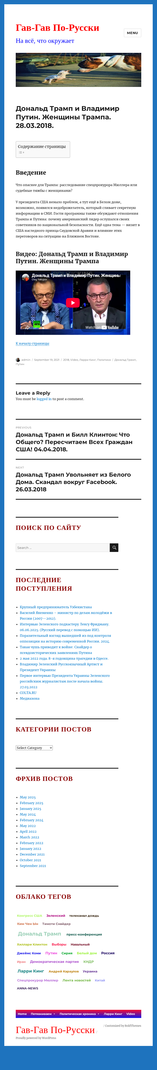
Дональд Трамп (125, 359)
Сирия (67, 953)
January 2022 (30, 849)
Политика (104, 359)
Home (22, 1014)
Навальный (80, 944)
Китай (100, 980)
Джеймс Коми (29, 953)
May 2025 (28, 797)
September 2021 (33, 866)
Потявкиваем (41, 1014)
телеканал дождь (84, 916)
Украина (90, 971)
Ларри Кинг (87, 359)
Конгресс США (29, 916)
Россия (108, 953)
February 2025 (31, 803)
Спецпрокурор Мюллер (37, 980)
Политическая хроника (78, 1014)
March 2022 (29, 837)
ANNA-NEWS (27, 988)
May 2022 (28, 826)
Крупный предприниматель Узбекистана (56, 607)
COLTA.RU (28, 693)
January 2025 (30, 809)
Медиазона (29, 698)
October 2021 (30, 860)
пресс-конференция (84, 934)
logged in (44, 399)
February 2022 (31, 843)
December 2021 (32, 854)
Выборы (59, 944)
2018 (66, 359)
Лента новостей (77, 980)
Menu (132, 33)
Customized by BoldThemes (123, 1026)
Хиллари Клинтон (32, 944)
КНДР (88, 962)
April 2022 (28, 831)
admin (25, 359)
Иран (21, 962)
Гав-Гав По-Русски (57, 27)
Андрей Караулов (64, 971)
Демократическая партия (54, 962)
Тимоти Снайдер (56, 924)
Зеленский (55, 916)
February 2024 (31, 820)
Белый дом (87, 953)
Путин (20, 364)
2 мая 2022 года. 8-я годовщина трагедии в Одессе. (64, 658)
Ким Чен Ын (27, 924)
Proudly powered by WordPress (36, 1038)
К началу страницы (32, 343)
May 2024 (28, 814)
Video (74, 359)
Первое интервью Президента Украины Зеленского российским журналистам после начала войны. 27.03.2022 (65, 681)
